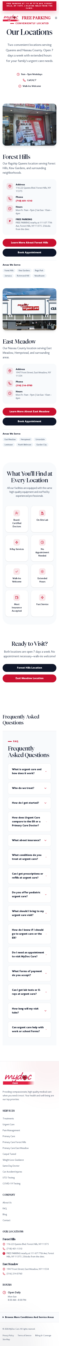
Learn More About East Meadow (29, 411)
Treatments (8, 1118)
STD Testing (9, 1177)
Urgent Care (8, 1124)
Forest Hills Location (29, 667)
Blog (5, 1214)
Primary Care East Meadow (16, 1148)
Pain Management (11, 1130)
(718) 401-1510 (24, 200)
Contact (6, 1220)
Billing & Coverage (43, 1335)
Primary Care (9, 1136)
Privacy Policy (8, 1335)
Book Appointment (29, 252)
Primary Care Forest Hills (14, 1142)
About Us (7, 1202)
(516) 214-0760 (24, 385)
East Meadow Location (29, 678)
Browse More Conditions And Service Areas (29, 1317)
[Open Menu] (56, 18)
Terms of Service (24, 1335)
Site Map (6, 1339)
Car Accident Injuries (12, 1171)
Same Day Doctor (11, 1165)
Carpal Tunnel (9, 1154)
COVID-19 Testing (11, 1183)
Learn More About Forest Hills (29, 242)
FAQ (5, 1208)
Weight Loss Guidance (13, 1160)
